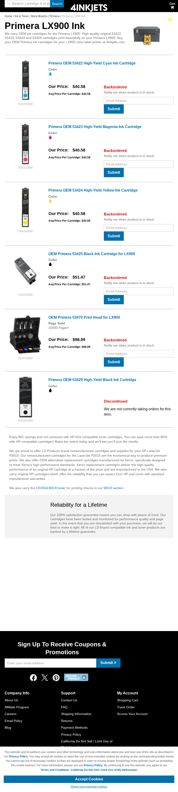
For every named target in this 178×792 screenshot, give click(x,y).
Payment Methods (74, 727)
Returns (67, 721)
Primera (55, 16)
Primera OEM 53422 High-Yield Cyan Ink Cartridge (92, 63)
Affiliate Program (17, 707)
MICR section (113, 488)
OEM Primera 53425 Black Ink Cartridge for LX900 (91, 254)
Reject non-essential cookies (89, 786)
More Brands (39, 16)
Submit (114, 109)
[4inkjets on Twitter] (44, 679)
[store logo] (89, 7)
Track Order (126, 707)
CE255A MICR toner (51, 488)
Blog (8, 727)
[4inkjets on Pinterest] (56, 679)
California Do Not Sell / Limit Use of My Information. (104, 770)
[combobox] (34, 3)
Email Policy (13, 721)
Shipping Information (76, 714)
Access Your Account (132, 714)
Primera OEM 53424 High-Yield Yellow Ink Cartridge (93, 190)
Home (9, 16)
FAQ (64, 707)
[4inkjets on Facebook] (33, 679)
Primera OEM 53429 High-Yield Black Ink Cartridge (92, 380)
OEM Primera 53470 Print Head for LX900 (84, 317)
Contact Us (69, 700)
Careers (10, 714)
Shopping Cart (127, 700)
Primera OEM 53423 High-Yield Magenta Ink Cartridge (94, 127)
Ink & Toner (22, 16)
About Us (11, 700)
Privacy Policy (71, 734)
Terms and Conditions (55, 770)
